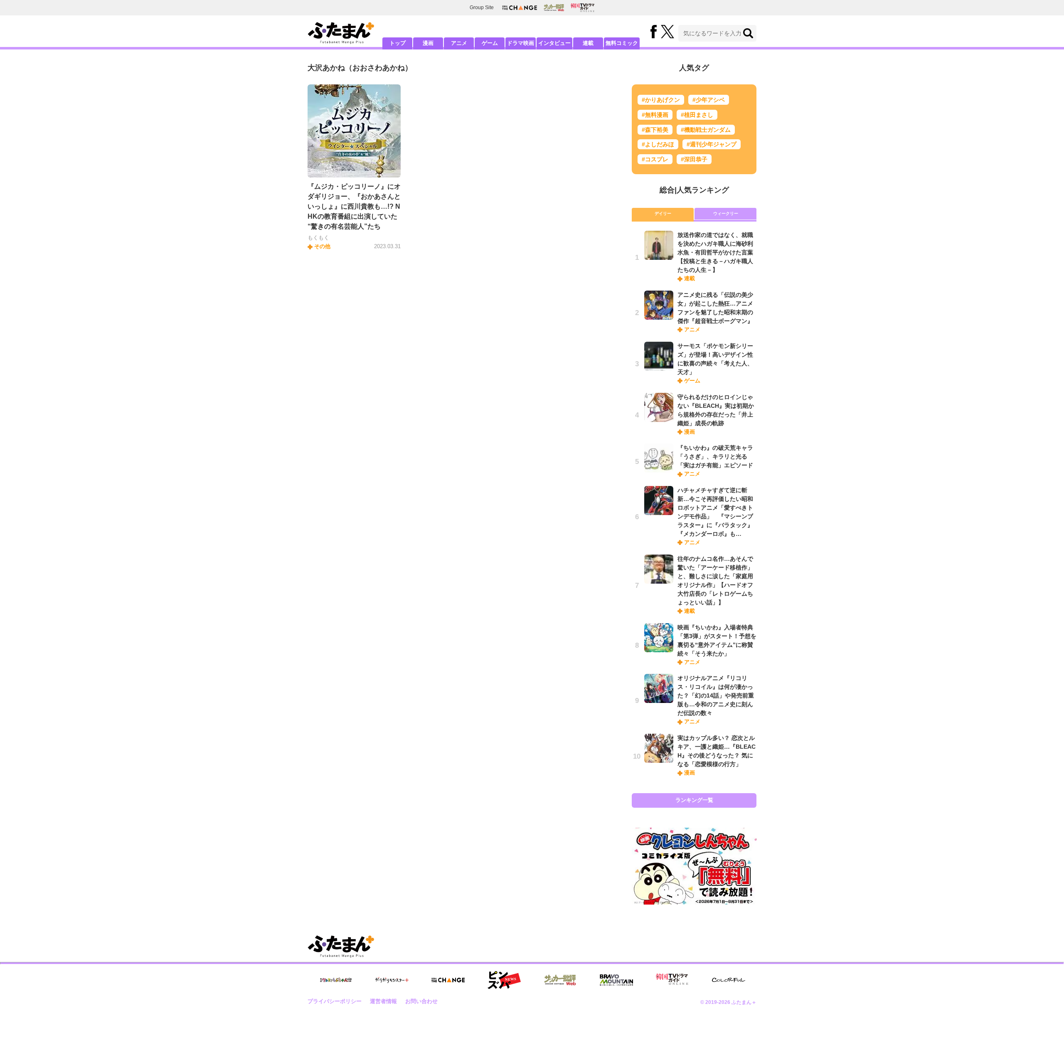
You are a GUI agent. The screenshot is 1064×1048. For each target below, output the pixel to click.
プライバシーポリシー (335, 1001)
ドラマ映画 (520, 43)
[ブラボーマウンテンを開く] (616, 980)
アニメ (459, 43)
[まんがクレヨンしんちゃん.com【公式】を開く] (335, 980)
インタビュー (554, 43)
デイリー (663, 213)
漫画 (428, 43)
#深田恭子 (694, 159)
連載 (588, 43)
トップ (397, 43)
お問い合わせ (421, 1001)
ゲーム (490, 43)
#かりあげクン (661, 99)
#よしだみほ (658, 144)
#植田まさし (697, 114)
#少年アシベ (708, 99)
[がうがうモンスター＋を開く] (392, 980)
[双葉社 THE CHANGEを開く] (519, 7)
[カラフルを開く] (728, 980)
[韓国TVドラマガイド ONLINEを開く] (582, 7)
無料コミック (622, 43)
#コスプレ (655, 159)
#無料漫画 (655, 114)
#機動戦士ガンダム (706, 129)
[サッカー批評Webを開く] (554, 7)
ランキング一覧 (694, 800)
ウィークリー (725, 213)
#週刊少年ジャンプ (711, 144)
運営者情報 (383, 1001)
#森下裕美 (655, 129)
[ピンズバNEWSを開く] (504, 980)
